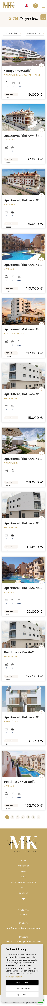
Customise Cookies (22, 988)
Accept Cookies (22, 982)
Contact (23, 893)
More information (14, 977)
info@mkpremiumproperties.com (23, 928)
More (23, 871)
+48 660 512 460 (32, 941)
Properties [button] (23, 866)
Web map (17, 1002)
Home (23, 860)
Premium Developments (23, 882)
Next (42, 53)
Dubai (23, 877)
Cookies (7, 1002)
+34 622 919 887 (14, 941)
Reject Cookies (22, 994)
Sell (23, 888)
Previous (4, 53)
